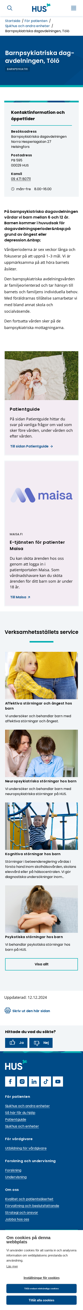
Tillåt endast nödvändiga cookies (41, 1288)
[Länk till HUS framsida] (41, 7)
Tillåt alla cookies (41, 1300)
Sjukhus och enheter (22, 1126)
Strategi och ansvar (21, 1212)
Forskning (13, 1170)
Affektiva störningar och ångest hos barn (38, 706)
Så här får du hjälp (20, 1112)
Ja (21, 1042)
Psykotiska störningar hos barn (34, 936)
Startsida (13, 20)
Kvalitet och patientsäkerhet (29, 1199)
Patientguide (15, 1119)
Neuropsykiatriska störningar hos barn (41, 781)
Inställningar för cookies (42, 1278)
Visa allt (42, 964)
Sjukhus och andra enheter (28, 25)
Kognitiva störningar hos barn (33, 854)
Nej (46, 1042)
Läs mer (12, 1266)
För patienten (36, 20)
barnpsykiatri (17, 69)
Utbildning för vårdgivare (26, 1148)
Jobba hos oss (17, 1219)
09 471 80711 (21, 178)
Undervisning (16, 1177)
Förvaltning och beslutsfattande (32, 1205)
